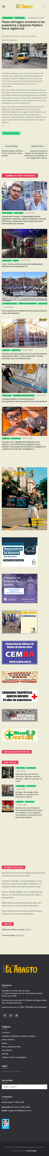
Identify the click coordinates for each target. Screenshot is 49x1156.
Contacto (6, 1032)
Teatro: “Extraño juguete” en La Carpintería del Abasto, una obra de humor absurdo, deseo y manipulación (22, 895)
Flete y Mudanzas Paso (11, 1047)
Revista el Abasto (9, 40)
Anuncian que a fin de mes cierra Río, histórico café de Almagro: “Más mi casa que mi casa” (28, 777)
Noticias (19, 18)
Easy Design (31, 1151)
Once (16, 261)
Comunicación (9, 304)
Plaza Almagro (12, 133)
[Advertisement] (24, 842)
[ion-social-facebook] (4, 1015)
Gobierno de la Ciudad (12, 1071)
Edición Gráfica (8, 1039)
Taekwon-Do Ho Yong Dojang (14, 1057)
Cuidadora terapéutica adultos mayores (18, 1036)
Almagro (7, 18)
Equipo (4, 1043)
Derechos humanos (27, 304)
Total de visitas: (9, 935)
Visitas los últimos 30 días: (13, 929)
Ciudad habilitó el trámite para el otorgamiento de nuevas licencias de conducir (24, 400)
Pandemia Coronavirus (24, 396)
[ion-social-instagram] (10, 1015)
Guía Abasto (7, 1050)
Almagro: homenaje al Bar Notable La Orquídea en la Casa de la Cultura (27, 794)
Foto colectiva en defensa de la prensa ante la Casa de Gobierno (24, 312)
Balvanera (7, 213)
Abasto (6, 350)
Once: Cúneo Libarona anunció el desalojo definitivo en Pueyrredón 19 (22, 265)
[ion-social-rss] (16, 1015)
